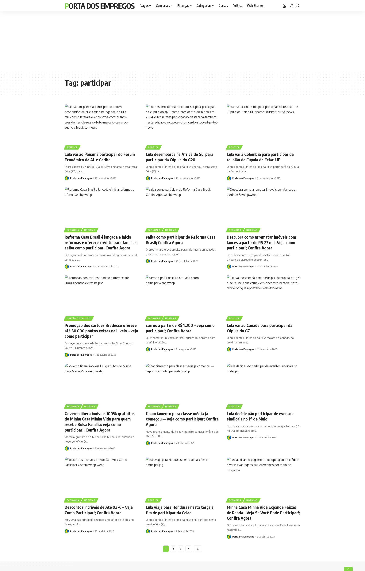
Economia (73, 230)
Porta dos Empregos (99, 5)
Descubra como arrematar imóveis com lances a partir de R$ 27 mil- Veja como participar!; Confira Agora (261, 242)
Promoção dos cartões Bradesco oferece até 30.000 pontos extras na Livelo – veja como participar (101, 331)
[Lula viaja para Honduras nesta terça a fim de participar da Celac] (182, 479)
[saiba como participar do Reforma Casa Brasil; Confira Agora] (182, 209)
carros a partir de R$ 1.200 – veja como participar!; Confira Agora (180, 328)
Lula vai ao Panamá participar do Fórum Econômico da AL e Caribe (100, 156)
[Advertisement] (182, 41)
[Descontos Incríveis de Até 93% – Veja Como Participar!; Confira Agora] (101, 479)
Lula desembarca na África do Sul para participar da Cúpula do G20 (179, 156)
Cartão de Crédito (79, 318)
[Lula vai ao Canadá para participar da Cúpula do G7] (263, 297)
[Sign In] (284, 6)
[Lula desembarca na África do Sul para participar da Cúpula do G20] (182, 126)
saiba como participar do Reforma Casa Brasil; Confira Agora (181, 239)
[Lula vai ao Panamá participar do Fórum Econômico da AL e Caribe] (101, 126)
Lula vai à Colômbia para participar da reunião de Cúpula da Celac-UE (260, 156)
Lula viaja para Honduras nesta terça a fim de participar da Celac (179, 509)
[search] (297, 5)
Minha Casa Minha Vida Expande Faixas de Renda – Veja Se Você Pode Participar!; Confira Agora (263, 512)
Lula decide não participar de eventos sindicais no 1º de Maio (260, 416)
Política (72, 147)
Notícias (89, 230)
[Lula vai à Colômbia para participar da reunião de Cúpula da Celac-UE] (263, 126)
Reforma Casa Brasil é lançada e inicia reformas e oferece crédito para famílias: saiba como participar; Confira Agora (101, 242)
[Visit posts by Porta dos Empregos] (67, 178)
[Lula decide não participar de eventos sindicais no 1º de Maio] (263, 386)
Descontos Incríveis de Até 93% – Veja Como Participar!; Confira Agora (99, 509)
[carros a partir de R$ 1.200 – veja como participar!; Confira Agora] (182, 297)
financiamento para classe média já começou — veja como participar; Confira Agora (182, 419)
